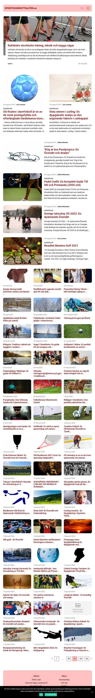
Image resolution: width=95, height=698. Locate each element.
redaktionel (7, 108)
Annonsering (64, 680)
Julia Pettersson (63, 174)
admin (10, 64)
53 (87, 658)
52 (81, 658)
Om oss (64, 683)
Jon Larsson (20, 105)
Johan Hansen (62, 142)
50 (69, 658)
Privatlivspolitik (51, 694)
